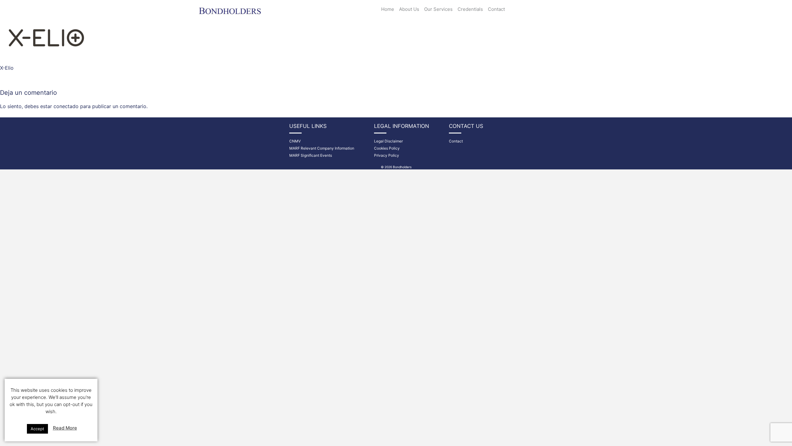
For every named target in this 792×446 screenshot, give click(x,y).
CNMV (295, 141)
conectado (66, 106)
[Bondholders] (230, 8)
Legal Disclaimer (388, 141)
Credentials (470, 9)
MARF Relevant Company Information (321, 148)
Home (387, 9)
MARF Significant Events (310, 155)
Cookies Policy (387, 148)
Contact (496, 9)
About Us (409, 9)
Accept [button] (37, 428)
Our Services (438, 9)
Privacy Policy (386, 155)
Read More (65, 428)
